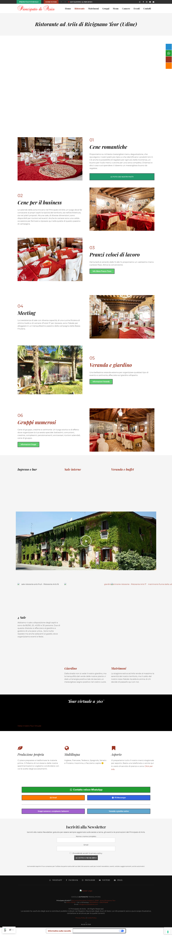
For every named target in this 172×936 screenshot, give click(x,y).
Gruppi (105, 8)
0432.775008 (70, 902)
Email (86, 845)
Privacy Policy (81, 918)
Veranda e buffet (122, 469)
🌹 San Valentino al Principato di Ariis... (83, 2)
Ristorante (80, 8)
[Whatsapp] (140, 2)
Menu (116, 8)
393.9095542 (93, 902)
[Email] (153, 2)
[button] (61, 2)
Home (68, 8)
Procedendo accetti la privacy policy (87, 853)
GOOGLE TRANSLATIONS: (86, 897)
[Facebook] (143, 2)
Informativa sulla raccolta (59, 931)
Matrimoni (93, 8)
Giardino (70, 668)
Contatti (147, 8)
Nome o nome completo (86, 836)
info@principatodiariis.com (88, 904)
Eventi (137, 8)
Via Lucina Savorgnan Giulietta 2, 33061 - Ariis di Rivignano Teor (93, 900)
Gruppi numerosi (37, 422)
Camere (126, 8)
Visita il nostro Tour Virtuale (29, 726)
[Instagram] (147, 2)
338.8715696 (104, 902)
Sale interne (72, 469)
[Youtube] (150, 2)
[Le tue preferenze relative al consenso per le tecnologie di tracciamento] (168, 932)
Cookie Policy (92, 918)
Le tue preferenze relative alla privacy (96, 931)
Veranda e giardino (111, 365)
